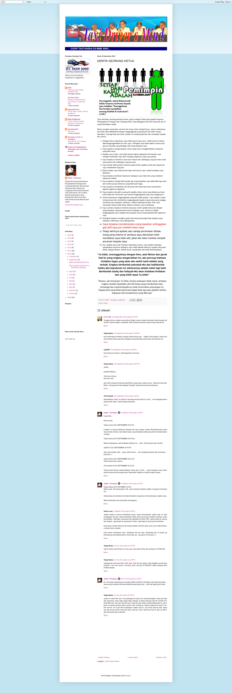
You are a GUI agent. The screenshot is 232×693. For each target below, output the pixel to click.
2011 (69, 251)
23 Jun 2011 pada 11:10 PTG (124, 546)
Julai (71, 275)
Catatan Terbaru (104, 657)
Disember (73, 256)
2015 (69, 238)
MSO (69, 88)
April (71, 284)
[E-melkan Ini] (130, 300)
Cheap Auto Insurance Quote (74, 225)
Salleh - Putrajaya (110, 413)
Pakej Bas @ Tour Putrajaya (77, 141)
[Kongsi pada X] (136, 300)
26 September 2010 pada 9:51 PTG (125, 317)
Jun (70, 278)
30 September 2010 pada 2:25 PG (126, 396)
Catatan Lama (161, 657)
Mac (71, 287)
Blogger (128, 676)
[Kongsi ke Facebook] (138, 300)
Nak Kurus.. (72, 131)
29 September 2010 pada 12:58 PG (127, 333)
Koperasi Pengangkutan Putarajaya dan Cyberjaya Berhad (78, 149)
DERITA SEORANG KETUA (79, 262)
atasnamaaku (73, 129)
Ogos (71, 271)
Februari (72, 290)
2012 (69, 247)
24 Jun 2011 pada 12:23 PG (131, 579)
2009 (69, 297)
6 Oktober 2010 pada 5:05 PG (124, 511)
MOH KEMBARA (74, 119)
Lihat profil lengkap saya (74, 205)
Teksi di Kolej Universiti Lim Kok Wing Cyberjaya (79, 266)
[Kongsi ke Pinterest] (141, 300)
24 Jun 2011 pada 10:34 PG (124, 595)
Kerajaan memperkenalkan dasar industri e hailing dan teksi (76, 101)
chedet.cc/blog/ (73, 155)
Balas (106, 326)
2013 (69, 244)
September (73, 260)
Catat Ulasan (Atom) (112, 661)
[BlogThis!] (133, 300)
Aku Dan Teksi (73, 98)
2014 (69, 241)
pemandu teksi (73, 109)
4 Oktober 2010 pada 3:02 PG (132, 484)
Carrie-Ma (107, 317)
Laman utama (133, 657)
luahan (105, 303)
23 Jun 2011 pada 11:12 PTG (124, 560)
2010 (69, 254)
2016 (69, 235)
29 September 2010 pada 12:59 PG (124, 350)
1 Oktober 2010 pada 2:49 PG (132, 413)
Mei (70, 281)
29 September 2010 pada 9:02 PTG (127, 364)
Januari (72, 293)
